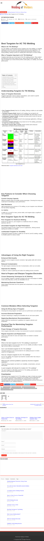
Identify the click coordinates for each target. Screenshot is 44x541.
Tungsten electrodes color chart (16, 165)
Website (3, 449)
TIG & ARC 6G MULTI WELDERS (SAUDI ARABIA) (18, 486)
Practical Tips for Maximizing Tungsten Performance (9, 84)
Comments (12, 479)
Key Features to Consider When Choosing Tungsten (9, 78)
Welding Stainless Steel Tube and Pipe (8, 404)
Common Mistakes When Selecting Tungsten (8, 83)
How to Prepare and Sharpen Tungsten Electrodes (9, 82)
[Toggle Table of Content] (15, 75)
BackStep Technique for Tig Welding (15, 509)
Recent (2, 479)
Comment (3, 430)
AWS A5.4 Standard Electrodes (13, 518)
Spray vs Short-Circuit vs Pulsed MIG (15, 495)
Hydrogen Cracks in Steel (12, 504)
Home (2, 14)
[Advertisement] (22, 33)
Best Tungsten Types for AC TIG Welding (8, 79)
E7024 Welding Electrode (12, 500)
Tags (17, 479)
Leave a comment (31, 19)
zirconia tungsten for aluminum (7, 389)
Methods (6, 14)
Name (3, 441)
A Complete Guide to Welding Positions (15, 490)
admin (4, 19)
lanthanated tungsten (5, 388)
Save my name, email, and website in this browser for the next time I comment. (19, 453)
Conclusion (4, 87)
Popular (7, 479)
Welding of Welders (25, 536)
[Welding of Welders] (22, 5)
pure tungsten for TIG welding (16, 388)
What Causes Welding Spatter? (14, 514)
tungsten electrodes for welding (30, 388)
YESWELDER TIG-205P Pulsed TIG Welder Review (35, 404)
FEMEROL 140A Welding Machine (14, 523)
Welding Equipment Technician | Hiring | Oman (16, 12)
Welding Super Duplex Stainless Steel (35, 418)
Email (2, 445)
